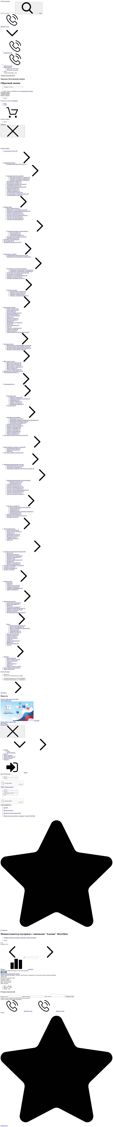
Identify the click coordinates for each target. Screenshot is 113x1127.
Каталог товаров (5, 148)
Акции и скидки (8, 758)
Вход (2, 774)
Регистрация (7, 774)
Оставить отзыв (69, 996)
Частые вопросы (11, 752)
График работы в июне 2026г (8, 722)
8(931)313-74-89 (8, 66)
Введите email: (26, 996)
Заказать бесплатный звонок (8, 75)
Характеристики (10, 973)
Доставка (7, 671)
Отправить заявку (5, 92)
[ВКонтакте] (1, 972)
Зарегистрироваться (6, 805)
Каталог (3, 724)
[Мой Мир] (6, 972)
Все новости (4, 723)
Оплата (2, 671)
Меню (6, 724)
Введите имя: (4, 996)
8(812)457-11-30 (5, 26)
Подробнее (4, 692)
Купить (3, 969)
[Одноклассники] (4, 972)
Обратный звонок (5, 94)
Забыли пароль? (9, 787)
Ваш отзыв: (48, 996)
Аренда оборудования (9, 756)
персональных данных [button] (27, 91)
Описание (3, 973)
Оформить (15, 100)
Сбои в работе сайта (6, 700)
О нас (8, 751)
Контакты (6, 759)
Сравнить (30, 969)
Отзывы (17, 973)
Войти (25, 772)
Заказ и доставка (8, 755)
